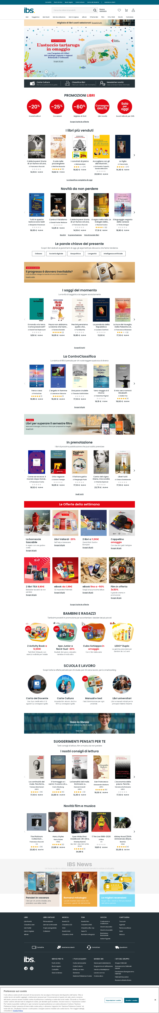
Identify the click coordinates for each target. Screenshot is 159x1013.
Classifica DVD (86, 925)
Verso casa (36, 390)
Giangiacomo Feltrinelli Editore (123, 967)
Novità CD (65, 921)
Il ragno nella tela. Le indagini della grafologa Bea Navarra (101, 220)
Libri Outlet (27, 928)
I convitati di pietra (80, 161)
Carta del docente (93, 2)
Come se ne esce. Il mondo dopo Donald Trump (36, 478)
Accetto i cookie (131, 1000)
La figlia (122, 161)
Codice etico (98, 976)
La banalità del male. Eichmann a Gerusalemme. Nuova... (80, 783)
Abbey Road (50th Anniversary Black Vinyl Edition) (122, 837)
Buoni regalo (69, 2)
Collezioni (46, 931)
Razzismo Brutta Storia (123, 980)
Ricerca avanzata (103, 10)
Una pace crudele (79, 390)
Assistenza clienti (109, 2)
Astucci (122, 934)
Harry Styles (58, 836)
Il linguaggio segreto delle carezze (122, 220)
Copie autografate (49, 928)
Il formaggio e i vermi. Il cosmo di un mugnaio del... (58, 783)
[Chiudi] (155, 999)
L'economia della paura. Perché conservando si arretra (123, 783)
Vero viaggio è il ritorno (101, 391)
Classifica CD (67, 925)
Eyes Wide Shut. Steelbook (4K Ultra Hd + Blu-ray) (79, 837)
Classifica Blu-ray (87, 928)
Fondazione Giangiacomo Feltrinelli (124, 973)
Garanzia (76, 973)
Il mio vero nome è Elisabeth (122, 391)
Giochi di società (106, 930)
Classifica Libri (29, 925)
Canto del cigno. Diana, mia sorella (101, 478)
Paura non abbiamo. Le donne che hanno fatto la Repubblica (58, 325)
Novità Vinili (66, 931)
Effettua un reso (78, 969)
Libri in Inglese (29, 931)
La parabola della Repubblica (101, 325)
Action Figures (105, 939)
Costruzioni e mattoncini (105, 922)
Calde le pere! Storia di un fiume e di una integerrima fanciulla (36, 162)
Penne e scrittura (125, 928)
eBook (26, 934)
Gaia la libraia (57, 973)
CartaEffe (48, 2)
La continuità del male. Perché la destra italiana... (36, 783)
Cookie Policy (18, 1011)
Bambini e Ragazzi (88, 934)
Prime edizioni (48, 921)
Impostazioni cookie (113, 1000)
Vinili (63, 928)
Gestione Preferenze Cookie (82, 976)
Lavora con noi (99, 973)
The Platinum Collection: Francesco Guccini (36, 837)
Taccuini (122, 921)
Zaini (121, 931)
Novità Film (85, 921)
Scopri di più (31, 550)
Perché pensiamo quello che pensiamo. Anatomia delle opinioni (79, 325)
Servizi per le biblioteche (102, 963)
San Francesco (101, 782)
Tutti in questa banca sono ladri (37, 220)
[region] (79, 1000)
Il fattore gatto (80, 477)
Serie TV (84, 931)
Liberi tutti (122, 477)
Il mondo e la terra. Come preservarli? (37, 325)
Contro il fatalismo (58, 219)
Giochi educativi (106, 927)
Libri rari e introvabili (50, 925)
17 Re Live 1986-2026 (101, 836)
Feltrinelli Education (122, 977)
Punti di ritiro (58, 2)
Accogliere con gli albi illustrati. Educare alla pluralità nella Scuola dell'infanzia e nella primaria (101, 162)
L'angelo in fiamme (58, 390)
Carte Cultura (80, 2)
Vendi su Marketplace (101, 969)
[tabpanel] (79, 52)
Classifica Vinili (67, 934)
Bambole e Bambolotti (104, 934)
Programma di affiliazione (103, 966)
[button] (95, 10)
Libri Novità (28, 921)
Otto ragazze (58, 477)
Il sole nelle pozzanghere (58, 162)
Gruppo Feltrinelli (121, 963)
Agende (122, 925)
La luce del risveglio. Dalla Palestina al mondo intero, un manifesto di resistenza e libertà (122, 325)
